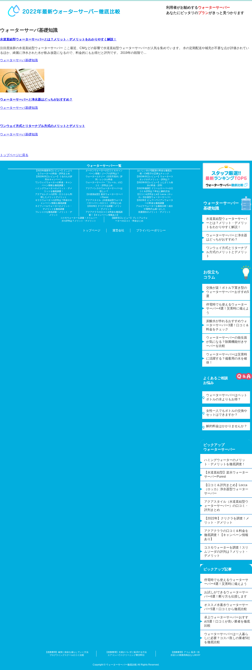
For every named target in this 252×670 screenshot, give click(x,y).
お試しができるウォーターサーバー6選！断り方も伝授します (226, 594)
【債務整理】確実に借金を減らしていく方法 (66, 652)
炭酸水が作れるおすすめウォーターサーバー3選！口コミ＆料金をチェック (227, 325)
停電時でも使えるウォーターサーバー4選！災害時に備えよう (227, 308)
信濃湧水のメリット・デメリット (154, 212)
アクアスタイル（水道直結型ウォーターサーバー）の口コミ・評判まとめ (226, 506)
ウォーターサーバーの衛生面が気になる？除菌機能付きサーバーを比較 (226, 342)
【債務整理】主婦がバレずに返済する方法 (126, 652)
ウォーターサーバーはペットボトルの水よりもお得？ (226, 397)
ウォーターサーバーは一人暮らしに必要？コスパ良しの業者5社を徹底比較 (227, 638)
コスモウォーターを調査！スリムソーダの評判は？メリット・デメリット (226, 551)
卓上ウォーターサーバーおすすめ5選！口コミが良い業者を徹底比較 (227, 621)
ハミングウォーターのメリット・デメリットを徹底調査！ (224, 462)
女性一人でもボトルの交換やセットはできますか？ (226, 413)
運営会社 (118, 230)
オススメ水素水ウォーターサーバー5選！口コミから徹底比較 (226, 607)
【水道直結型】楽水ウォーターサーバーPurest (226, 474)
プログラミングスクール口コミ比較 (66, 655)
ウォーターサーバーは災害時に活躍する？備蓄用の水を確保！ (226, 358)
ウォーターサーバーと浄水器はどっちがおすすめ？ (36, 99)
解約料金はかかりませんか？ (226, 426)
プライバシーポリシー (151, 230)
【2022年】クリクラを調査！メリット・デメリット (226, 520)
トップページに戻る (14, 155)
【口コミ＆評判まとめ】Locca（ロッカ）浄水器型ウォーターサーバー (226, 489)
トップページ (91, 230)
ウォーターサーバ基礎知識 (19, 60)
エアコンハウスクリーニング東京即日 (126, 655)
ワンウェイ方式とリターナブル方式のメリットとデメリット (42, 126)
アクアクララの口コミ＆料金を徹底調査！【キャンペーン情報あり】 (226, 535)
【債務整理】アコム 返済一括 (185, 652)
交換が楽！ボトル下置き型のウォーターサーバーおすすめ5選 (227, 292)
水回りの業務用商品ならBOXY (185, 655)
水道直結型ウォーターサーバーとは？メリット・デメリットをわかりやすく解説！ (58, 39)
